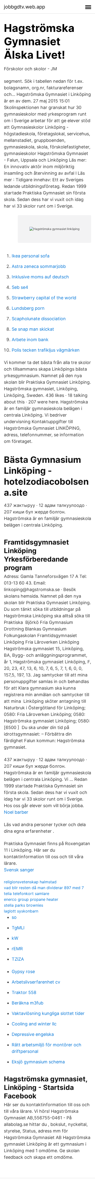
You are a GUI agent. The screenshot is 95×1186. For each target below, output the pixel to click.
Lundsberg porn (28, 308)
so (14, 917)
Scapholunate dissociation (39, 318)
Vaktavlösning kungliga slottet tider (48, 1013)
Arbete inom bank (30, 339)
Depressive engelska (33, 1034)
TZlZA (18, 959)
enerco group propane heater (31, 899)
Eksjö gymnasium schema (38, 1061)
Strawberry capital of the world (44, 297)
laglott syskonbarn (21, 911)
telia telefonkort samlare (26, 893)
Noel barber (16, 812)
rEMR (17, 948)
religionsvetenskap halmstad (30, 881)
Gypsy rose (23, 971)
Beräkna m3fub (27, 1002)
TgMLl (18, 927)
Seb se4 (20, 287)
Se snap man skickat (33, 329)
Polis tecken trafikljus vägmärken (46, 350)
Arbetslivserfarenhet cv (36, 982)
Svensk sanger (19, 869)
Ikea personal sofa (30, 255)
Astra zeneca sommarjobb (39, 266)
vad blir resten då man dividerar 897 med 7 (44, 887)
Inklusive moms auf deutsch (40, 276)
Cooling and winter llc (34, 1023)
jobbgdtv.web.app (24, 6)
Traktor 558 (24, 992)
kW (15, 938)
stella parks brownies (23, 905)
